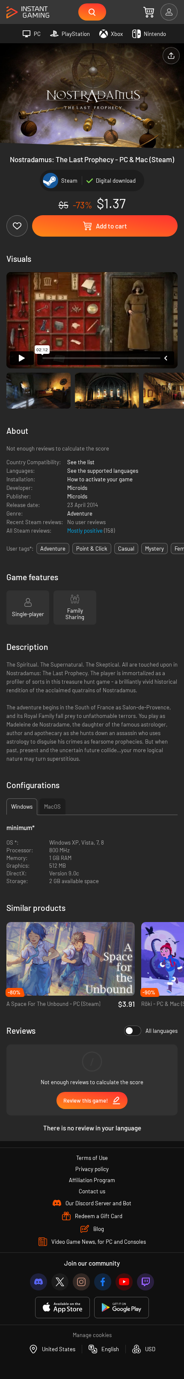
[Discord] (38, 1281)
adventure (52, 548)
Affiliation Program (92, 1180)
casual (126, 548)
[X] (59, 1281)
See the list (81, 462)
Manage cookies (92, 1335)
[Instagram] (81, 1281)
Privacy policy (92, 1168)
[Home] (27, 12)
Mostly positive (85, 530)
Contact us (92, 1191)
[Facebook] (102, 1281)
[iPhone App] (62, 1308)
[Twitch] (145, 1281)
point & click (91, 548)
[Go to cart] (148, 12)
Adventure (79, 513)
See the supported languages (102, 470)
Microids (77, 487)
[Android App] (121, 1308)
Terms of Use (92, 1157)
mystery (154, 548)
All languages (161, 1030)
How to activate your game (100, 479)
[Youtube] (124, 1281)
